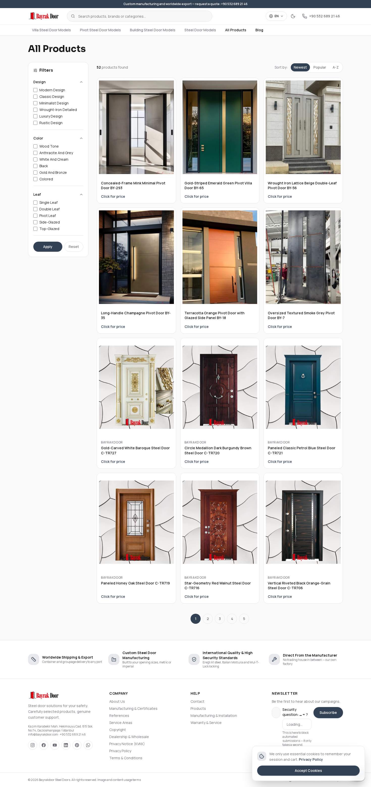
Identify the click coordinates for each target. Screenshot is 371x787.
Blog (259, 29)
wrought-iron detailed (58, 109)
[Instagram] (32, 745)
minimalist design (54, 103)
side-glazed (49, 222)
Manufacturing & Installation (214, 715)
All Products (235, 29)
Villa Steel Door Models (51, 29)
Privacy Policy (120, 750)
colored (46, 179)
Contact (197, 701)
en (277, 16)
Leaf (37, 194)
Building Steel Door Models (152, 29)
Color (38, 138)
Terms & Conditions (125, 757)
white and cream (53, 159)
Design (39, 81)
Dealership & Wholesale (129, 736)
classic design (51, 96)
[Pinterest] (77, 745)
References (119, 715)
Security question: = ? (295, 712)
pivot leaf (47, 215)
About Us (117, 701)
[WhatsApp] (88, 745)
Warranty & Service (206, 722)
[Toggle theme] (293, 16)
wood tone (49, 146)
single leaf (48, 202)
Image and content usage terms (119, 780)
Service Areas (120, 722)
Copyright (117, 729)
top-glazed (49, 228)
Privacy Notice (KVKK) (127, 743)
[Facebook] (43, 745)
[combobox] (139, 16)
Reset (74, 246)
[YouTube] (54, 745)
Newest (300, 67)
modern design (52, 90)
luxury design (51, 116)
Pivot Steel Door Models (100, 29)
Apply (47, 246)
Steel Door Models (200, 29)
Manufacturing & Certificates (133, 708)
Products (198, 708)
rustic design (51, 122)
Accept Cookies (308, 770)
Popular (319, 67)
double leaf (49, 209)
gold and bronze (53, 172)
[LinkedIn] (65, 745)
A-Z (336, 67)
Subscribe (328, 712)
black (43, 165)
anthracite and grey (56, 152)
